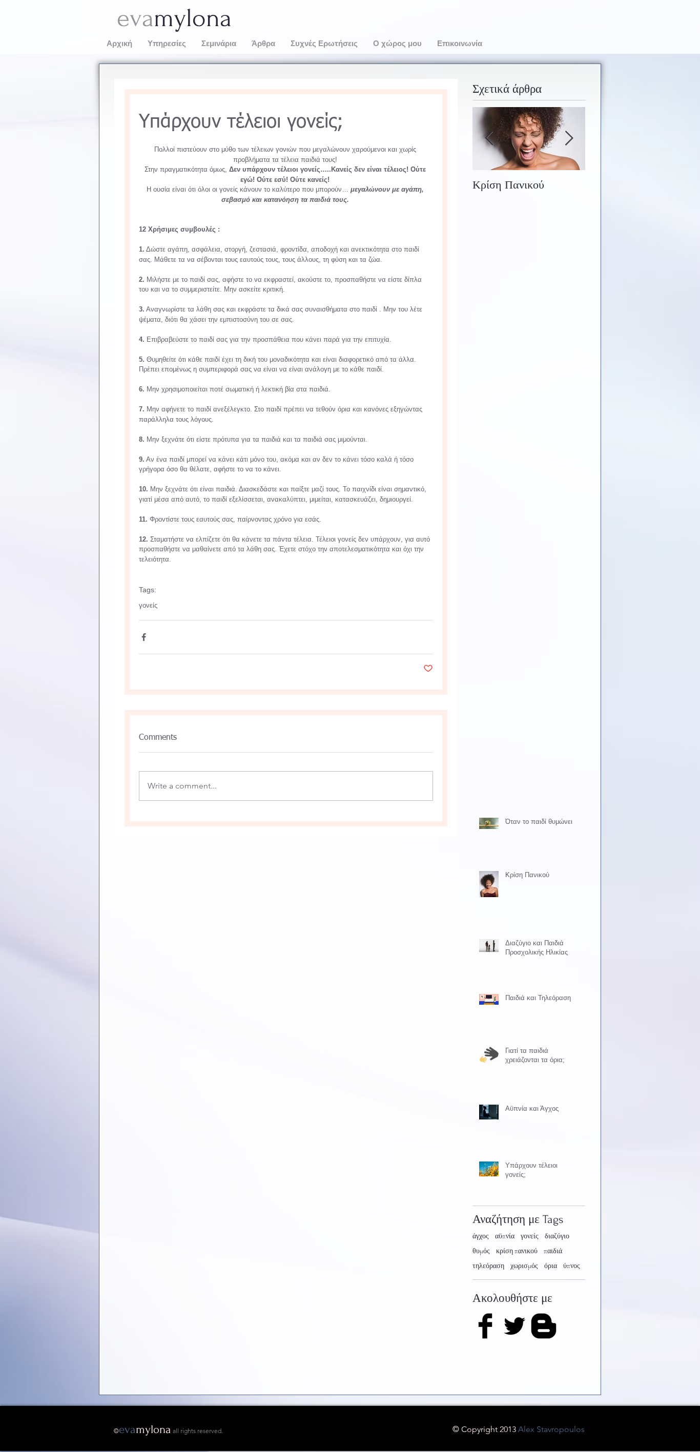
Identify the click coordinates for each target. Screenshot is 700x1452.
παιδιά (553, 1251)
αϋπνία (504, 1236)
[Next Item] (568, 139)
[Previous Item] (488, 139)
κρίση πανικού (517, 1251)
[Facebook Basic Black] (485, 1326)
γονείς (148, 605)
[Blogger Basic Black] (544, 1326)
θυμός (481, 1251)
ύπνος (571, 1265)
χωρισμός (524, 1265)
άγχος (480, 1236)
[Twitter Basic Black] (514, 1326)
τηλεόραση (488, 1265)
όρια (550, 1265)
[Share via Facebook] (144, 637)
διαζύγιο (557, 1236)
